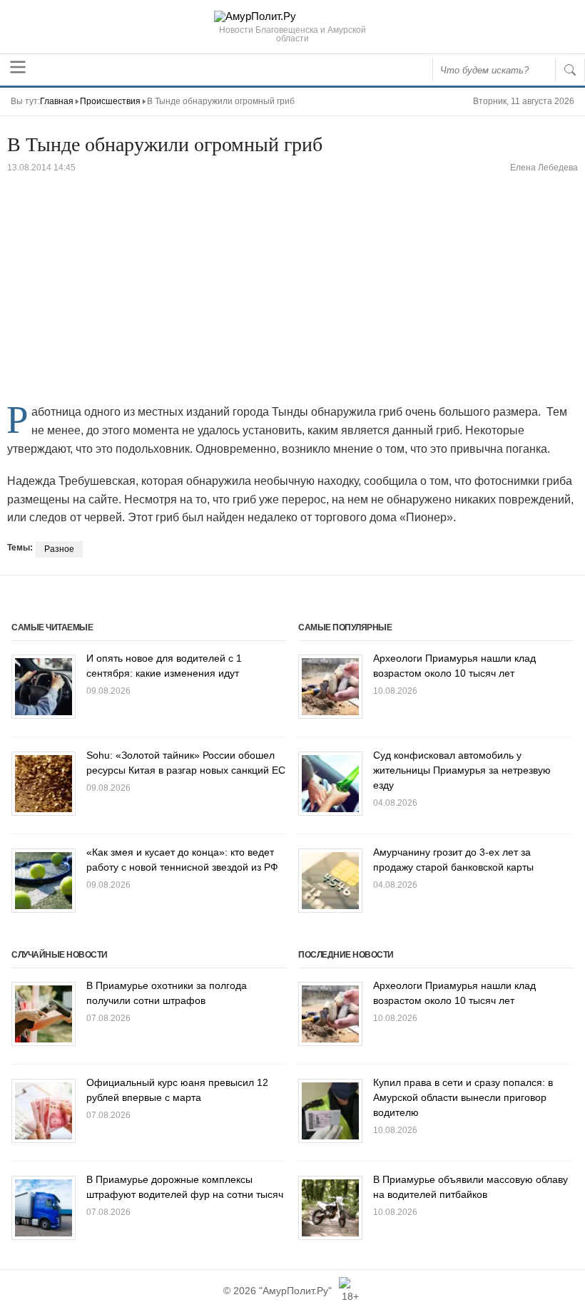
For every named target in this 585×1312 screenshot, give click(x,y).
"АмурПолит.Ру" (295, 1290)
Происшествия (110, 101)
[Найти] (570, 69)
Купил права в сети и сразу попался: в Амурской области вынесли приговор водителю (463, 1097)
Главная (56, 101)
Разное (59, 549)
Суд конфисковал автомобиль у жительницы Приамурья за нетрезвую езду (462, 770)
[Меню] (18, 67)
